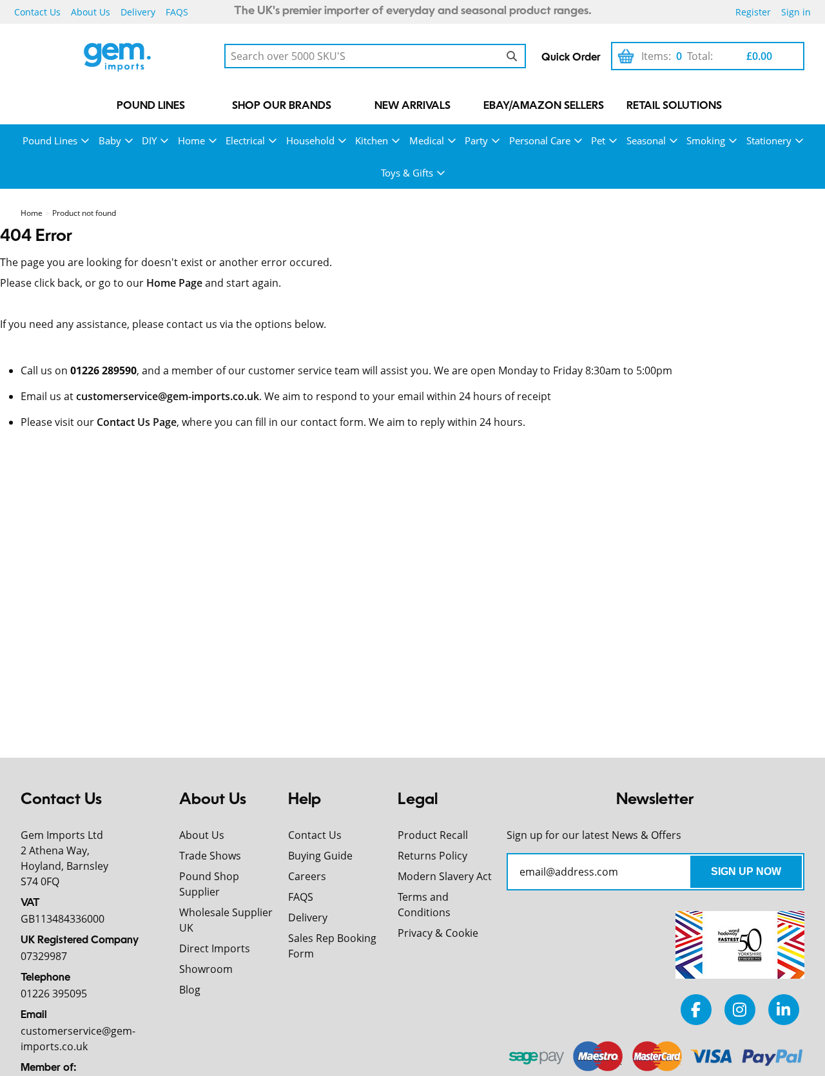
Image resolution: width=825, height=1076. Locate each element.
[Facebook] (696, 1009)
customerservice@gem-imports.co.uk (167, 396)
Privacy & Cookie (438, 933)
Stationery (768, 140)
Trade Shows (210, 856)
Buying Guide (320, 856)
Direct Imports (214, 948)
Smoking (705, 140)
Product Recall (433, 835)
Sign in (796, 12)
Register (753, 12)
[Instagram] (739, 1009)
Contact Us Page (137, 422)
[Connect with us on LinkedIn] (783, 1009)
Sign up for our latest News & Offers (594, 835)
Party (476, 140)
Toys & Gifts (407, 172)
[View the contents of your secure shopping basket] (626, 56)
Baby (110, 140)
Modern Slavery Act (445, 876)
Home (191, 140)
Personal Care (539, 140)
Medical (426, 140)
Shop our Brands (281, 106)
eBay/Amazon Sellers (543, 106)
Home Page (174, 283)
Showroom (206, 969)
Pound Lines (151, 106)
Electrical (245, 140)
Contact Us (37, 12)
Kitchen (371, 140)
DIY (149, 140)
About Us (90, 12)
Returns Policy (432, 856)
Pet (598, 140)
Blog (189, 990)
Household (310, 140)
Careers (307, 876)
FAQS (177, 12)
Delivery (138, 12)
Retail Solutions (674, 106)
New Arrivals (412, 106)
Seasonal (646, 140)
